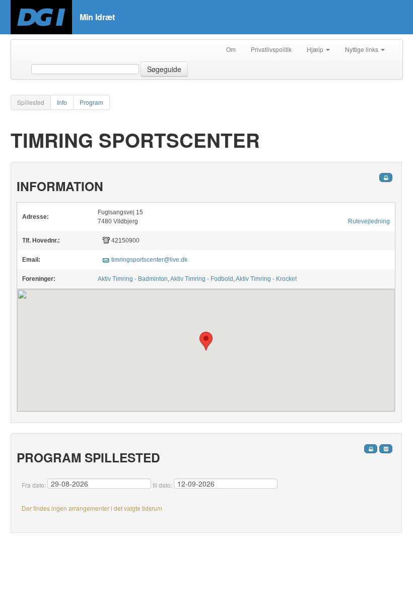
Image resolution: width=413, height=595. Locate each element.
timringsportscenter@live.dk (149, 259)
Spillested (30, 102)
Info (62, 102)
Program (91, 102)
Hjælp (316, 49)
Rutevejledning (369, 221)
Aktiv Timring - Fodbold (201, 278)
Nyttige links (362, 49)
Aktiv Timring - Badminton (133, 278)
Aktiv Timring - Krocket (266, 278)
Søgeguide (164, 69)
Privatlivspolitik (271, 49)
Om (231, 49)
